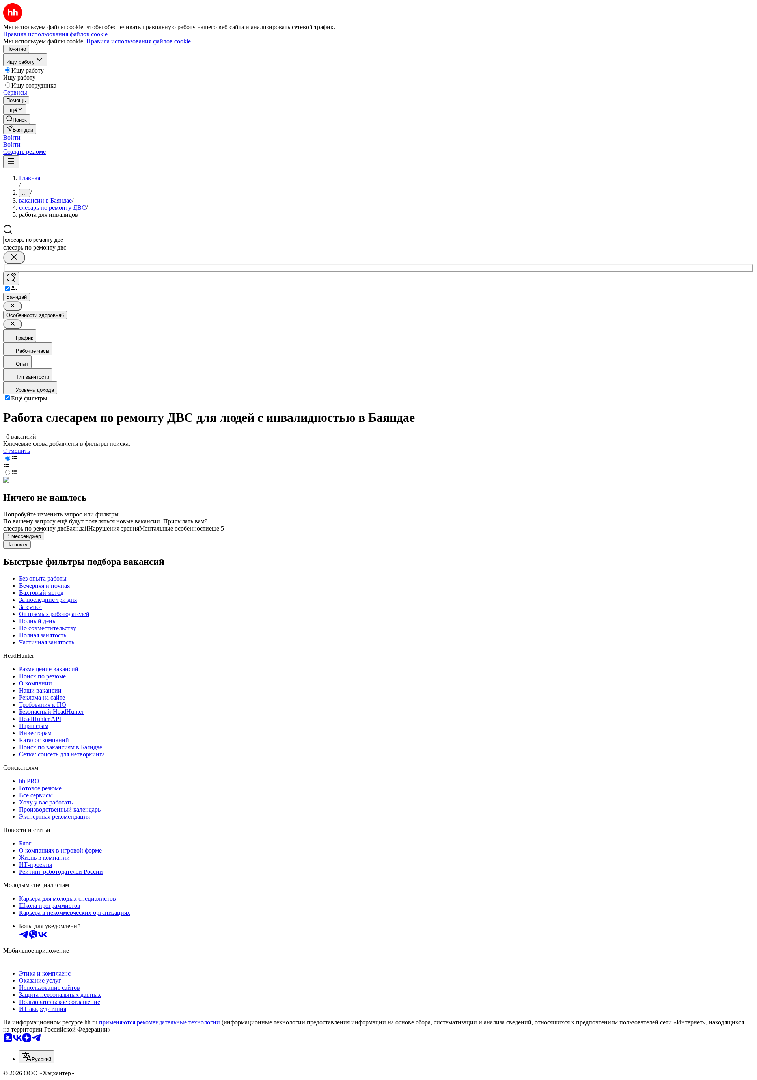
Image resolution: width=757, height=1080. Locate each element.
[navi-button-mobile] (11, 161)
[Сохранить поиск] (11, 278)
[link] (16, 119)
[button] (12, 137)
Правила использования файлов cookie (138, 41)
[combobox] (39, 240)
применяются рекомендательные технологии (159, 1022)
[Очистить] (14, 257)
